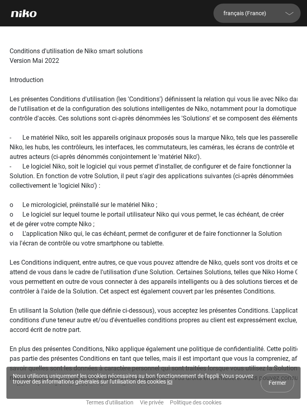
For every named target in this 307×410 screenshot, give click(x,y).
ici (169, 381)
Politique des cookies (195, 402)
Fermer (277, 383)
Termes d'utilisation (110, 402)
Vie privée (151, 402)
